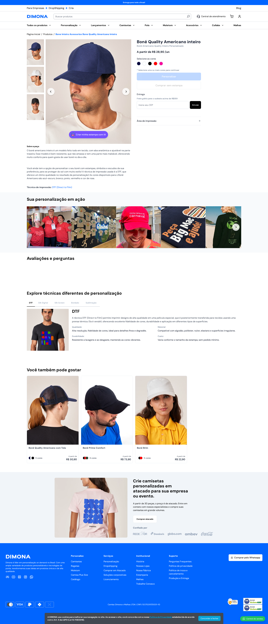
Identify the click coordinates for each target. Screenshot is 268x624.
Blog (238, 8)
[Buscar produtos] (188, 16)
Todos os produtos (37, 25)
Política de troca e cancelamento (178, 572)
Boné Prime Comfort (94, 447)
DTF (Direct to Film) (62, 187)
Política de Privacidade (161, 617)
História (140, 561)
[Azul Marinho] (139, 64)
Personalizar (169, 76)
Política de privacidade (180, 565)
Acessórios (192, 25)
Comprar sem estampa (168, 85)
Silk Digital (43, 302)
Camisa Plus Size (79, 574)
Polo (147, 25)
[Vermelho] (155, 64)
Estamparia (142, 574)
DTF (31, 302)
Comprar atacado (145, 519)
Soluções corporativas (115, 574)
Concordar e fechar (209, 618)
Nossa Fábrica (143, 570)
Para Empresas (35, 8)
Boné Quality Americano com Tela (47, 447)
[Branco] (144, 64)
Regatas (75, 565)
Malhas (237, 25)
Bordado (75, 302)
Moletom (168, 25)
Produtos (47, 34)
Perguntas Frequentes (180, 561)
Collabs (216, 25)
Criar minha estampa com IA (91, 134)
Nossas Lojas (142, 565)
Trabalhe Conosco (145, 583)
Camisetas (125, 25)
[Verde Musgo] (87, 458)
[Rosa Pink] (161, 64)
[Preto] (150, 64)
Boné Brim (142, 447)
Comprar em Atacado (115, 570)
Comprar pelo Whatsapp (247, 557)
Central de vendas (254, 618)
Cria (71, 8)
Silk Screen (59, 302)
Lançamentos (98, 25)
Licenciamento (111, 579)
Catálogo (75, 579)
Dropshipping (110, 565)
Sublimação (91, 302)
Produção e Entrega (179, 578)
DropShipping (56, 8)
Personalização (69, 25)
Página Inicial (33, 34)
